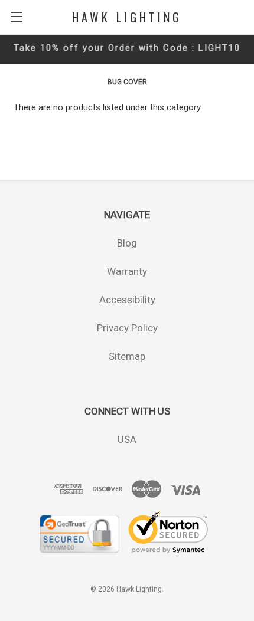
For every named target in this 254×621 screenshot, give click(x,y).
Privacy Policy (127, 328)
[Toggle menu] (16, 16)
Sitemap (127, 356)
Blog (127, 243)
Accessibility (127, 299)
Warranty (127, 271)
